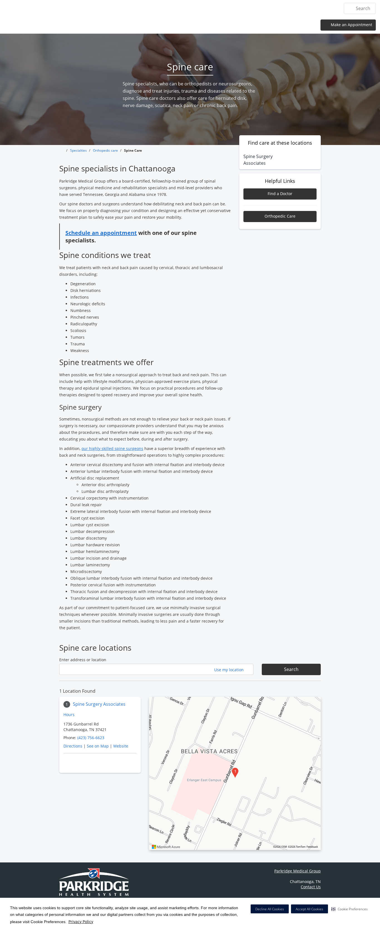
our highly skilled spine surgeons (112, 448)
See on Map (98, 746)
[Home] (169, 8)
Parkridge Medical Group (297, 871)
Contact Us (323, 8)
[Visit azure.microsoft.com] (166, 847)
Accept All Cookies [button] (309, 909)
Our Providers (253, 8)
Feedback (312, 847)
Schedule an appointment (101, 233)
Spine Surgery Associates (99, 704)
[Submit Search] (350, 8)
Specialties (220, 8)
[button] (349, 908)
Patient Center (290, 8)
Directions (72, 746)
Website (120, 746)
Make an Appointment (351, 24)
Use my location (229, 669)
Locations (191, 8)
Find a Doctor (280, 193)
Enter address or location (82, 659)
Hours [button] (69, 714)
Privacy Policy (80, 921)
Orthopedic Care (280, 216)
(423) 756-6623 (90, 737)
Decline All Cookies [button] (269, 909)
